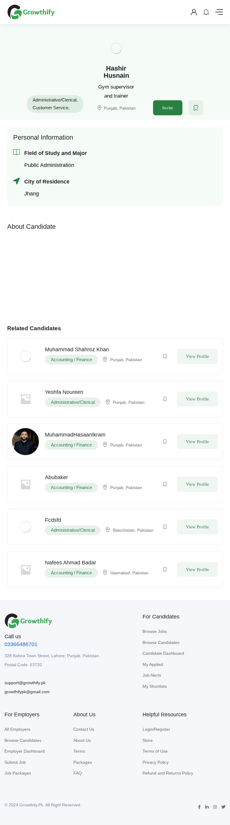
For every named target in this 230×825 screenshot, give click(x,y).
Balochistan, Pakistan (133, 530)
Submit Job (15, 762)
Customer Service (50, 107)
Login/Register (156, 729)
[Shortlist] (195, 107)
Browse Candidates (161, 642)
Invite (167, 107)
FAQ (77, 773)
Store (148, 740)
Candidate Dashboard (163, 653)
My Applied (153, 664)
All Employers (17, 729)
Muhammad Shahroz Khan (77, 349)
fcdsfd (53, 520)
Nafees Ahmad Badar (70, 563)
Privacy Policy (156, 762)
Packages (82, 762)
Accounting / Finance (71, 359)
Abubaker (56, 477)
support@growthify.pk (25, 682)
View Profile (197, 356)
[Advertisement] (115, 276)
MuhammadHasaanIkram (75, 435)
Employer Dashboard (24, 751)
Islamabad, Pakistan (129, 572)
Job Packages (17, 773)
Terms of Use (155, 751)
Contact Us (83, 729)
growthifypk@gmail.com (27, 691)
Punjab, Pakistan (120, 108)
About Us (82, 740)
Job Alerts (152, 675)
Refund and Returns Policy (168, 773)
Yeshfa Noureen (64, 392)
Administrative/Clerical (54, 99)
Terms (79, 751)
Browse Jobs (155, 631)
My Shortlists (155, 686)
